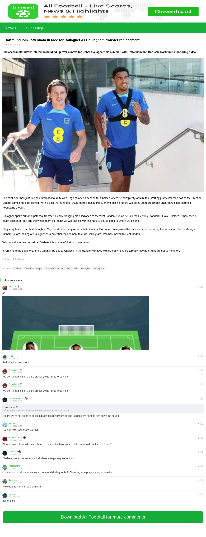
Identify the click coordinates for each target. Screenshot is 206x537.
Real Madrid (72, 268)
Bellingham (99, 268)
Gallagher (85, 268)
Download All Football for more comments (103, 516)
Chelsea (17, 268)
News (10, 27)
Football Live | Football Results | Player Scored (34, 535)
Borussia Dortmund (54, 268)
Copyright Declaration (15, 259)
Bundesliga (35, 28)
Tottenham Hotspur (33, 268)
